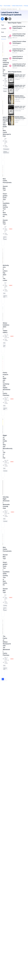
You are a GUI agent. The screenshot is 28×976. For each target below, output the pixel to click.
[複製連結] (9, 18)
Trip (1, 5)
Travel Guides (7, 5)
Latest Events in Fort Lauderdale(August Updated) (19, 65)
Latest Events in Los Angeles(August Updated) (18, 50)
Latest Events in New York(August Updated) (19, 42)
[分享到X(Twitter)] (6, 18)
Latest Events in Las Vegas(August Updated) (18, 27)
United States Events (17, 5)
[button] (25, 2)
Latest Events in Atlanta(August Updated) (17, 57)
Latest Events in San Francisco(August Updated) (19, 35)
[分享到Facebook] (2, 18)
